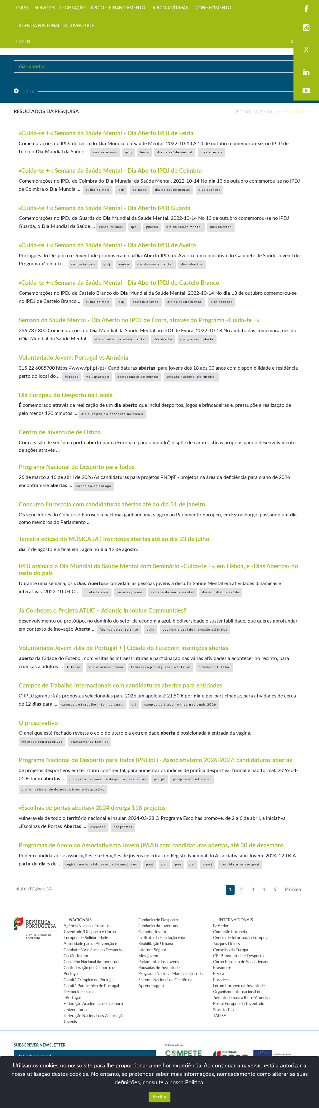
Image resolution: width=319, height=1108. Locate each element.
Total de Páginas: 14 (33, 889)
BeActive (221, 926)
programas (123, 827)
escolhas (98, 827)
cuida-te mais (105, 152)
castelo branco (146, 301)
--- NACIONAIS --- (80, 920)
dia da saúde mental (174, 152)
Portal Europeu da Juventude (238, 1004)
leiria (144, 152)
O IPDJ (23, 8)
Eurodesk (221, 980)
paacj (207, 864)
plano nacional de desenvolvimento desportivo (63, 789)
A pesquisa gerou (270, 111)
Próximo (293, 890)
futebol (71, 376)
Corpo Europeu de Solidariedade (241, 962)
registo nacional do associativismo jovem (101, 864)
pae (178, 864)
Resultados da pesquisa (46, 111)
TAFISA (219, 1016)
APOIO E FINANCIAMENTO (118, 8)
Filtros (28, 91)
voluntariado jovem (105, 667)
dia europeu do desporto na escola (112, 414)
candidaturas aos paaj (240, 864)
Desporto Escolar (79, 992)
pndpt (159, 779)
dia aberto (163, 339)
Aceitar (159, 1097)
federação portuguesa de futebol (161, 667)
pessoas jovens (130, 592)
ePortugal (72, 998)
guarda (152, 227)
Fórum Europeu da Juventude (239, 986)
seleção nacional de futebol (191, 376)
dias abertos (211, 152)
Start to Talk (224, 1010)
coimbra (140, 189)
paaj (150, 864)
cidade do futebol (215, 667)
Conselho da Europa (230, 950)
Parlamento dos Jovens (158, 962)
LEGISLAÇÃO (73, 8)
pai (192, 864)
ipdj (128, 152)
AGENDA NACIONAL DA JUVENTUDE (56, 26)
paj (164, 864)
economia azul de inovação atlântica (195, 629)
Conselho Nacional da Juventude (92, 962)
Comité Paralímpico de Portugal (91, 986)
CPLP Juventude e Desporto (238, 956)
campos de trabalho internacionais (92, 704)
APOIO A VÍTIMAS (170, 8)
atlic (151, 629)
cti (133, 704)
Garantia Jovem (152, 932)
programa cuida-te (196, 339)
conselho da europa (94, 486)
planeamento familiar (89, 741)
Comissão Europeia (230, 932)
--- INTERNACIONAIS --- (236, 920)
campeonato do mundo (137, 376)
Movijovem (148, 956)
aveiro (124, 264)
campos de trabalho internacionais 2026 (180, 704)
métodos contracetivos (42, 741)
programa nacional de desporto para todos (107, 779)
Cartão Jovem (76, 956)
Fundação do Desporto (158, 920)
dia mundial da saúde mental (120, 339)
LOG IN (23, 42)
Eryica (218, 974)
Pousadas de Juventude (159, 968)
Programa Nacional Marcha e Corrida (170, 974)
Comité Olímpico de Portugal (89, 980)
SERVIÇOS (45, 8)
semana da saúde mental (172, 592)
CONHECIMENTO (213, 8)
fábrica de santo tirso (119, 629)
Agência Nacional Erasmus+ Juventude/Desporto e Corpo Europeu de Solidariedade (90, 932)
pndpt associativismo (192, 779)
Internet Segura (152, 950)
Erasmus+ (222, 968)
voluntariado (97, 376)
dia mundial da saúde (221, 592)
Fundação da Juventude (158, 926)
